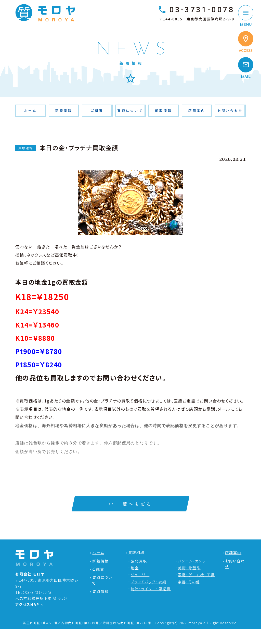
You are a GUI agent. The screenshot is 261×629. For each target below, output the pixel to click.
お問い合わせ (230, 110)
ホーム (30, 110)
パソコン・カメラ (192, 560)
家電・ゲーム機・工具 (196, 574)
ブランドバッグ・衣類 (148, 581)
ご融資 (96, 110)
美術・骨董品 (189, 567)
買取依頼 (100, 591)
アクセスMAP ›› (29, 604)
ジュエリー (140, 574)
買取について (130, 110)
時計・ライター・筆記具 (151, 588)
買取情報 (163, 110)
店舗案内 (196, 110)
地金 (135, 567)
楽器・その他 (189, 581)
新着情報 (63, 110)
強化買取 (139, 560)
